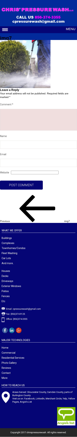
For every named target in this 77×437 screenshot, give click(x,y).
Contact (6, 372)
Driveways (7, 281)
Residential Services (13, 357)
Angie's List (26, 401)
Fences (6, 296)
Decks (5, 276)
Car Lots (6, 258)
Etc (3, 301)
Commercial (8, 352)
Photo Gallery (9, 362)
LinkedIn (40, 398)
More (5, 378)
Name (3, 136)
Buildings (7, 238)
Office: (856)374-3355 (16, 319)
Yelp (65, 398)
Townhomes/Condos (13, 248)
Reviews (6, 367)
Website (4, 172)
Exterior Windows (11, 286)
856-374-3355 (48, 17)
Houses (6, 271)
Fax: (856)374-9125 (15, 314)
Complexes (8, 243)
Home (5, 347)
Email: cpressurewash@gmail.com (23, 309)
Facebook (29, 398)
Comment (6, 104)
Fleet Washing (9, 253)
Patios (5, 291)
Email (3, 154)
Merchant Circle (54, 398)
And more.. (8, 263)
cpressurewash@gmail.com (38, 21)
